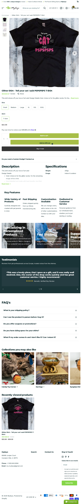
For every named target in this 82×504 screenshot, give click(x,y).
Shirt (3, 114)
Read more (75, 98)
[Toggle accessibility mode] (78, 1)
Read (5, 184)
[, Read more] (62, 8)
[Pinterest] (66, 457)
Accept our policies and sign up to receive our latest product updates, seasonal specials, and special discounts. (71, 473)
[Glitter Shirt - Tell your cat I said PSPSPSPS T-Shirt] (18, 414)
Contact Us (49, 452)
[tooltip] (52, 144)
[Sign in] (67, 8)
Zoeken (45, 8)
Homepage (5, 15)
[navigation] (4, 19)
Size (3, 102)
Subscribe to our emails (70, 460)
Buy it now (40, 149)
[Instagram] (63, 457)
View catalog (3, 8)
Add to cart (44, 135)
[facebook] (68, 457)
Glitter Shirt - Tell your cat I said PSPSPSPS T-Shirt (18, 433)
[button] (8, 135)
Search (34, 452)
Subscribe (69, 483)
